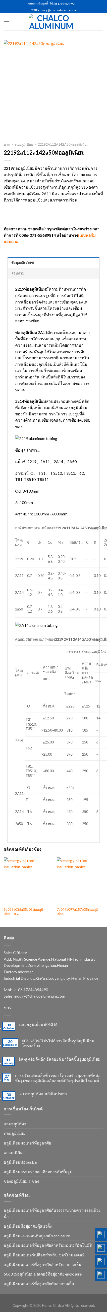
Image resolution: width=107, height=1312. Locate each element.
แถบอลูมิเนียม (16, 1123)
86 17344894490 (64, 3)
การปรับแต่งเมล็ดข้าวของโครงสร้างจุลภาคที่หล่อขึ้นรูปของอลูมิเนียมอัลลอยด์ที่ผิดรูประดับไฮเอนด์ (58, 1077)
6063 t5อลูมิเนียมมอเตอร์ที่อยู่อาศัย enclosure (43, 1274)
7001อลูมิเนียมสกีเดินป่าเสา (43, 1093)
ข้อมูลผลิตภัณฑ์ (22, 263)
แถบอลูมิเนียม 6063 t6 (38, 1024)
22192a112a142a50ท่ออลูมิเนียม (63, 144)
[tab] (53, 262)
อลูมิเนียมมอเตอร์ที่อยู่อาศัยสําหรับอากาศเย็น (42, 1264)
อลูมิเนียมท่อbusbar (21, 1162)
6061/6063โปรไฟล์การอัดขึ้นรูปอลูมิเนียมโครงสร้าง (58, 1043)
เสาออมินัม (13, 1152)
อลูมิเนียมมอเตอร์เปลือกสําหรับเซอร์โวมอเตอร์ (44, 1254)
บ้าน (7, 144)
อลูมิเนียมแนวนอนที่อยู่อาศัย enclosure (37, 1235)
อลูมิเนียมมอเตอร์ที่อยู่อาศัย (27, 1143)
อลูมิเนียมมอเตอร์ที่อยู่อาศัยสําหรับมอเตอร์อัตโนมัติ (48, 1245)
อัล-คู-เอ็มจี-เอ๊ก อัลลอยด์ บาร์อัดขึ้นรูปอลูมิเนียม (59, 1059)
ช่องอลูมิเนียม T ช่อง (21, 1181)
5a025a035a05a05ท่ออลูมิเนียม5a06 (23, 912)
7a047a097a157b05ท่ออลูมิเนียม (77, 912)
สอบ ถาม (17, 273)
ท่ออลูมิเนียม (24, 144)
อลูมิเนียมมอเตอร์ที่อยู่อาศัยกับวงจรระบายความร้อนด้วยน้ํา (52, 1213)
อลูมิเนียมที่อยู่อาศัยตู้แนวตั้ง (28, 1226)
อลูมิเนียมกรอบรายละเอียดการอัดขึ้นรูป (38, 1171)
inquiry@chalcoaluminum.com (57, 10)
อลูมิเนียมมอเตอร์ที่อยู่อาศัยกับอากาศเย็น (39, 1283)
